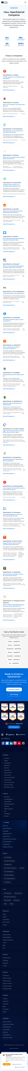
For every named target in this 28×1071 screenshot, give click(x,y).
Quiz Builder (5, 831)
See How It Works (14, 689)
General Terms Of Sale (8, 1024)
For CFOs (22, 868)
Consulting (5, 960)
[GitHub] (23, 743)
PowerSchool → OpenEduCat (14, 648)
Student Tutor (6, 836)
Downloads (16, 900)
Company (5, 998)
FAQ (4, 948)
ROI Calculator (7, 893)
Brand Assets (7, 900)
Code (5, 903)
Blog (4, 945)
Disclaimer (5, 1032)
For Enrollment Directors (10, 868)
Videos (11, 903)
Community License (7, 1037)
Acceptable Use (6, 1035)
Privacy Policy (6, 1029)
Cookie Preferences (14, 1048)
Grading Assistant (7, 833)
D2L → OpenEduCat (14, 663)
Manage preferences (16, 1064)
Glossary (5, 925)
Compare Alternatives (8, 940)
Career (4, 1011)
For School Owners (8, 871)
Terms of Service (7, 1021)
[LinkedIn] (11, 743)
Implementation (7, 957)
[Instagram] (15, 743)
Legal (4, 1006)
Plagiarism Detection (8, 847)
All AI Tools (5, 825)
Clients (4, 914)
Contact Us (5, 1001)
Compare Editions (7, 937)
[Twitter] (7, 743)
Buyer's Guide (6, 922)
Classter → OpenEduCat (14, 645)
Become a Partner (7, 983)
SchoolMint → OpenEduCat (14, 656)
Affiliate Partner (7, 981)
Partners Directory (7, 986)
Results (5, 917)
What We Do (6, 1004)
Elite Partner (6, 975)
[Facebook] (3, 743)
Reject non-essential (19, 1067)
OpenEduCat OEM (7, 988)
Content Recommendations (9, 839)
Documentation (6, 934)
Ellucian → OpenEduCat (14, 652)
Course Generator (7, 828)
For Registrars (7, 864)
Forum (4, 942)
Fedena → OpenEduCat (14, 641)
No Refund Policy (7, 1027)
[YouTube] (19, 743)
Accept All (6, 1064)
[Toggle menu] (25, 2)
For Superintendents (9, 860)
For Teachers (7, 882)
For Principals (7, 857)
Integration (5, 963)
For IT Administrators (9, 878)
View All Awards (14, 727)
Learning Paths (6, 844)
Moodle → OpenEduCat (14, 659)
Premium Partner (7, 978)
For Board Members (9, 875)
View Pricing (14, 694)
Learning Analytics (7, 841)
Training (5, 965)
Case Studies (6, 919)
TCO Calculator (18, 893)
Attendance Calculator (10, 896)
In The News (6, 1009)
